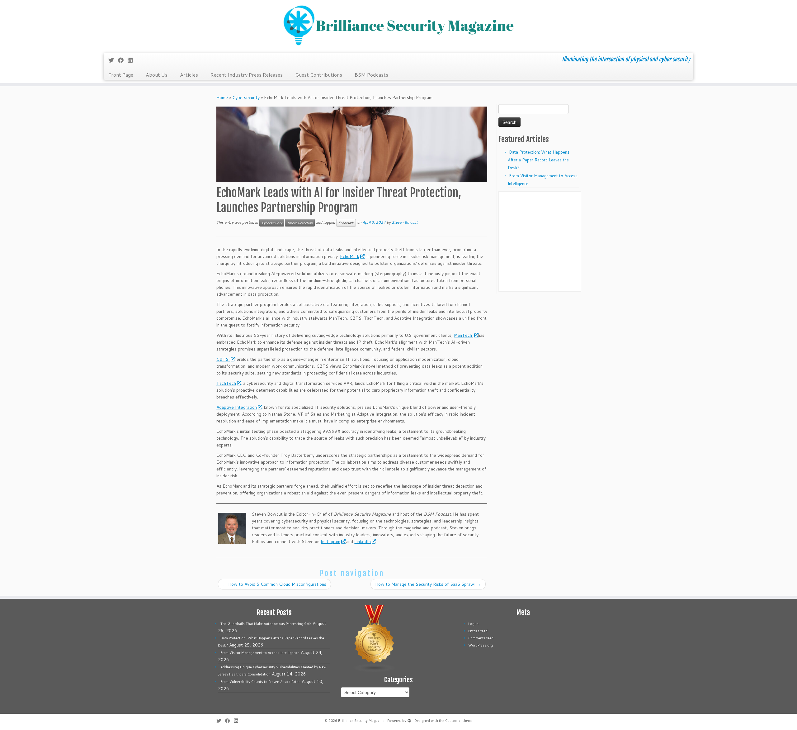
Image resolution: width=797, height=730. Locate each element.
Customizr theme (459, 720)
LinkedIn (362, 541)
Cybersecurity (246, 97)
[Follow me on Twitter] (113, 60)
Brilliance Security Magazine (361, 720)
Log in (473, 623)
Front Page (120, 74)
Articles (189, 74)
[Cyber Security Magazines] (374, 638)
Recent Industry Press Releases (246, 74)
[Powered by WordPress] (409, 719)
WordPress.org (480, 645)
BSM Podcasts (371, 74)
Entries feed (478, 630)
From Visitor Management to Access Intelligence (259, 652)
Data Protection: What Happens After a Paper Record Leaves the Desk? (538, 159)
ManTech (463, 335)
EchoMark (346, 223)
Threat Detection (300, 223)
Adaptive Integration (236, 407)
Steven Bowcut (405, 222)
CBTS (223, 359)
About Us (156, 74)
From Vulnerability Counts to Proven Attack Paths (260, 681)
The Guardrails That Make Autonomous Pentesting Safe (265, 623)
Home (222, 97)
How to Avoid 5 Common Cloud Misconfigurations (274, 584)
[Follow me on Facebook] (123, 60)
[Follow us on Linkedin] (132, 60)
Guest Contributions (318, 74)
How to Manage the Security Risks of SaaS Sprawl (428, 584)
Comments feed (480, 638)
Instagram (330, 541)
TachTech (226, 383)
